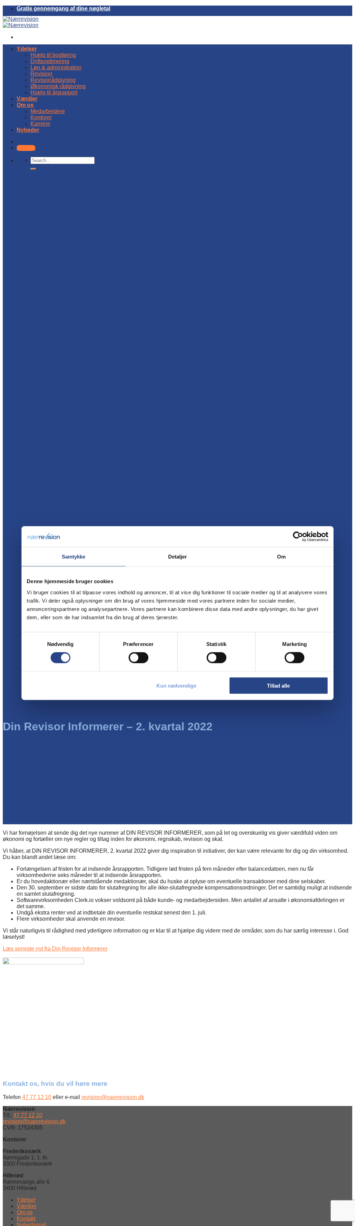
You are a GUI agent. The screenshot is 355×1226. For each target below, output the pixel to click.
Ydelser (27, 49)
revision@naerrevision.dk (112, 1097)
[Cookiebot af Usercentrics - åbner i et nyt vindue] (298, 536)
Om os (25, 105)
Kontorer (41, 117)
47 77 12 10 (36, 1097)
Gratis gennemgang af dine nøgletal (63, 8)
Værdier (27, 99)
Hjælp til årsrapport (54, 92)
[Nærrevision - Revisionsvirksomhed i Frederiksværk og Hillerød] (20, 22)
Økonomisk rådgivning (58, 86)
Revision (41, 74)
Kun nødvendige (176, 685)
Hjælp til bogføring (53, 55)
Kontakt (26, 1218)
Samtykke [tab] (74, 557)
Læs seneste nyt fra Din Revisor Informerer (55, 949)
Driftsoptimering (50, 61)
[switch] (138, 657)
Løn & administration (56, 67)
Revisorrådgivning (53, 80)
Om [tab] (281, 557)
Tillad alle (278, 685)
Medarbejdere (48, 111)
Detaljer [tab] (177, 557)
